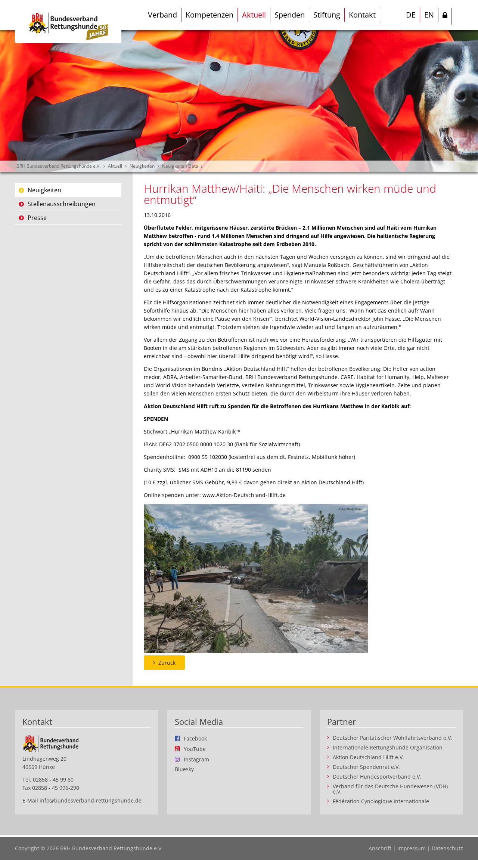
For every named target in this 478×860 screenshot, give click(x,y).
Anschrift (380, 848)
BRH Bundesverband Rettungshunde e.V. (58, 166)
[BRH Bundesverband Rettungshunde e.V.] (68, 21)
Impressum (411, 848)
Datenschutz (447, 848)
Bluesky (184, 769)
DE (411, 15)
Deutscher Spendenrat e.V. (366, 767)
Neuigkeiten (142, 166)
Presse (37, 218)
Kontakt (362, 15)
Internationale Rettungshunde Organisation (388, 747)
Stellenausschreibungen (62, 204)
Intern (445, 16)
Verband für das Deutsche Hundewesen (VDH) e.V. (390, 789)
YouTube (195, 749)
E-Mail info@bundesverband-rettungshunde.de (82, 800)
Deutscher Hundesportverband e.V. (377, 776)
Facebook (195, 738)
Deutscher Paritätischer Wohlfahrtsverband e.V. (392, 738)
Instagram (196, 759)
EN (429, 15)
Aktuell (254, 15)
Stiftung (326, 15)
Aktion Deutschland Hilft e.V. (368, 757)
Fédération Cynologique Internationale (381, 801)
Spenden (289, 15)
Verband (162, 15)
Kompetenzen (209, 15)
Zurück (167, 662)
